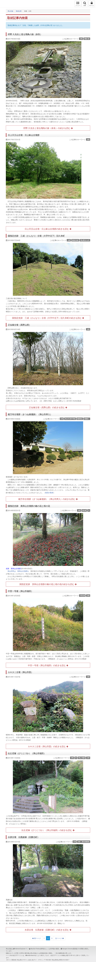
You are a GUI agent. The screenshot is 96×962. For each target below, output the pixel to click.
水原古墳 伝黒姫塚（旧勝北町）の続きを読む (47, 929)
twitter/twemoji (31, 955)
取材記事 (19, 11)
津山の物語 (81, 758)
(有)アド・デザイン (37, 960)
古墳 (81, 39)
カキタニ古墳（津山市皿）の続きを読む (47, 746)
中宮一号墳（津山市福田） (20, 591)
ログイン (91, 5)
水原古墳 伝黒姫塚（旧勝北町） (23, 837)
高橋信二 (86, 419)
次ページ (58, 938)
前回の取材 (49, 492)
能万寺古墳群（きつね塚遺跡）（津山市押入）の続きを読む (47, 498)
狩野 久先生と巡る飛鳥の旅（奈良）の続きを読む (47, 128)
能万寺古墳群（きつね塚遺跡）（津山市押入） (30, 414)
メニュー (78, 5)
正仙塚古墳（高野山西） (19, 324)
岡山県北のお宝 (84, 240)
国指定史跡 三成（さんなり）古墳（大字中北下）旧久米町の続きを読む (47, 317)
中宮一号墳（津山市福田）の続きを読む (47, 665)
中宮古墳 (82, 595)
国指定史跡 (75, 240)
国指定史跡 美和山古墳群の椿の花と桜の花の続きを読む (47, 584)
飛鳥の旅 (86, 39)
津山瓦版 (6, 4)
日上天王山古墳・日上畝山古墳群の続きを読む (47, 228)
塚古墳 (84, 510)
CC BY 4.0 (71, 955)
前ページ (37, 938)
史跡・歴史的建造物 (83, 841)
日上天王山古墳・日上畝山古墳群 (23, 135)
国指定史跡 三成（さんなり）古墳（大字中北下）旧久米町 (36, 235)
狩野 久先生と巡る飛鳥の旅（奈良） (25, 34)
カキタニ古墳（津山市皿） (20, 672)
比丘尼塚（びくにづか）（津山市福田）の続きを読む (47, 830)
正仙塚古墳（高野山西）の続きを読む (47, 407)
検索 (85, 5)
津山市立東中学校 (70, 419)
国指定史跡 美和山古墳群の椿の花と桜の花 (29, 505)
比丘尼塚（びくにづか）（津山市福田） (27, 753)
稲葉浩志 (79, 419)
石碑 (88, 758)
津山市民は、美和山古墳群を (18, 571)
